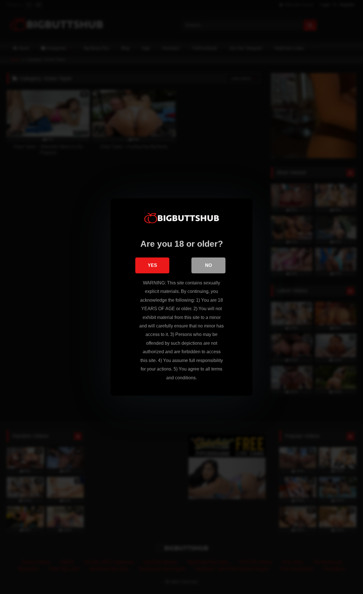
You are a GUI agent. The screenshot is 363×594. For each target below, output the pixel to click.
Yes (152, 265)
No (208, 265)
